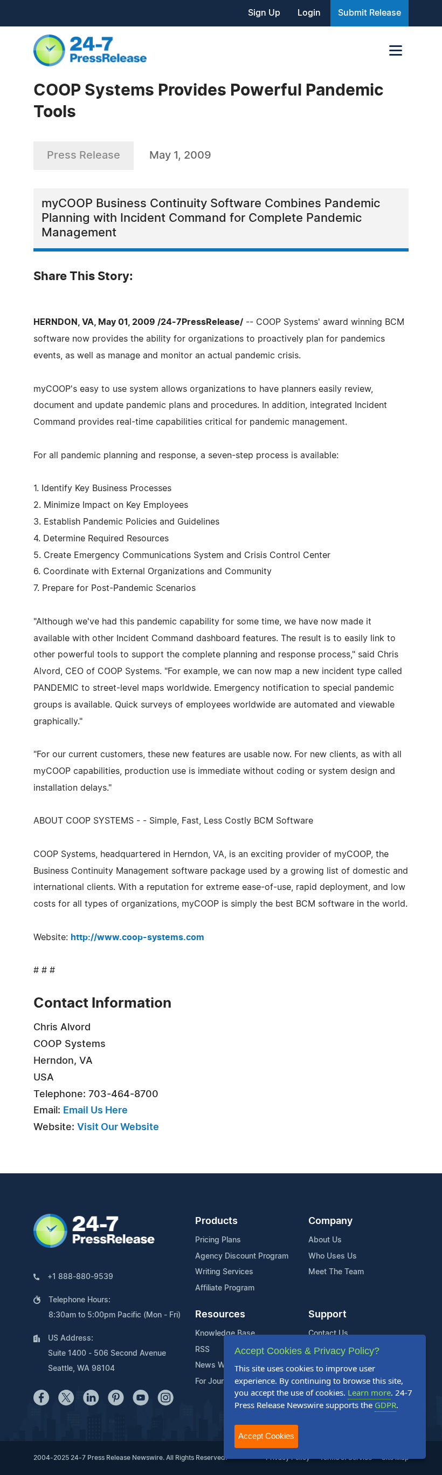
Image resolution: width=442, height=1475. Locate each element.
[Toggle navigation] (396, 50)
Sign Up (264, 13)
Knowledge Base (225, 1333)
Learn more (369, 1392)
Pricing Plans (218, 1240)
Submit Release (369, 13)
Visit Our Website (118, 1127)
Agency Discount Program (241, 1256)
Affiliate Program (224, 1288)
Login (309, 13)
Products (216, 1221)
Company (330, 1221)
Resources (220, 1315)
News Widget (219, 1365)
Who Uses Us (332, 1256)
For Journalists (221, 1381)
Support (327, 1315)
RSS (202, 1350)
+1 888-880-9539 (80, 1277)
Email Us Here (95, 1111)
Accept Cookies (266, 1435)
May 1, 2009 (180, 155)
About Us (325, 1240)
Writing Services (224, 1272)
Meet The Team (336, 1272)
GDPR (385, 1404)
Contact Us (328, 1333)
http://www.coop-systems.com (137, 937)
